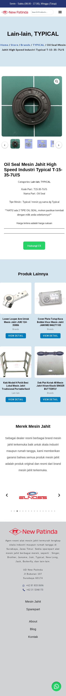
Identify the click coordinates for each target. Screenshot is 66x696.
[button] (60, 12)
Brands (25, 44)
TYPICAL (46, 33)
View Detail (15, 335)
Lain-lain (19, 33)
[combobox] (42, 12)
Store (14, 44)
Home (4, 44)
